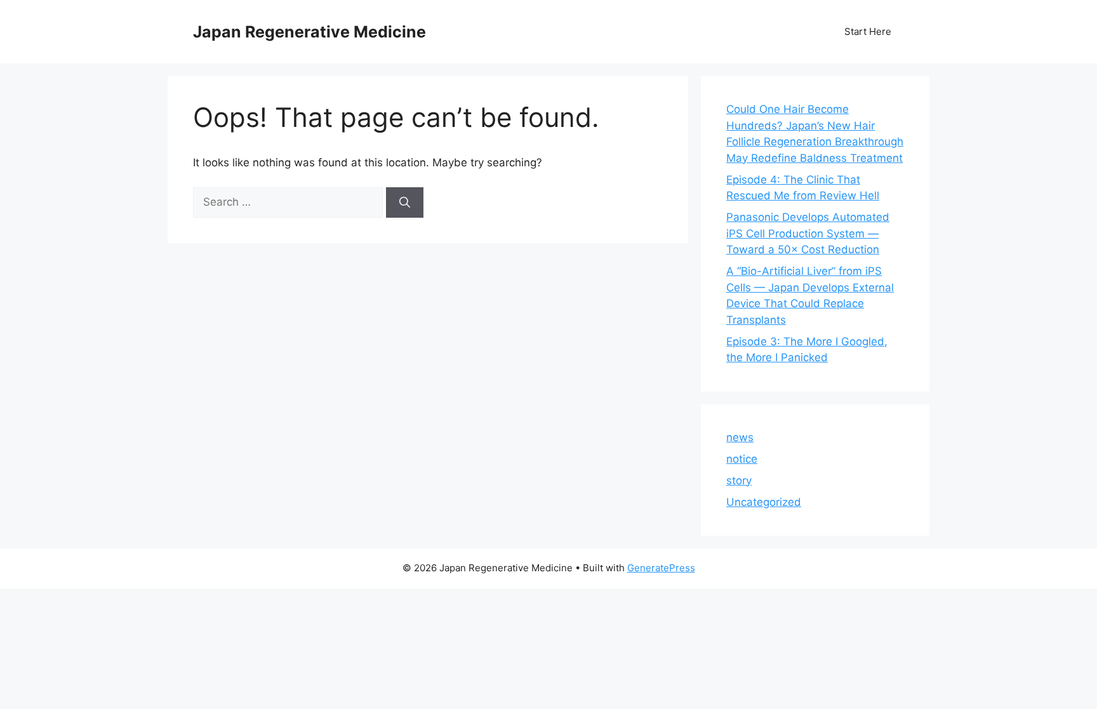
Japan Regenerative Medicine (309, 31)
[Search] (404, 202)
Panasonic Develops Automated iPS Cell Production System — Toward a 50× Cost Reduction (807, 233)
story (739, 480)
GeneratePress (661, 568)
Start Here (867, 31)
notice (741, 459)
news (740, 437)
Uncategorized (763, 502)
